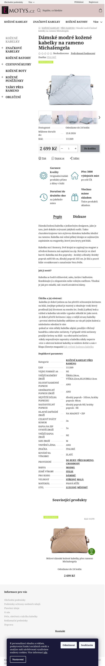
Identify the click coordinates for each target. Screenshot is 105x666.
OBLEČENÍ (13, 97)
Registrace (93, 2)
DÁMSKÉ (71, 475)
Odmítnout (69, 645)
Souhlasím (87, 645)
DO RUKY (71, 460)
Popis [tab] (57, 216)
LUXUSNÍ (71, 487)
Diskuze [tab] (79, 216)
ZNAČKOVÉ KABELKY (14, 49)
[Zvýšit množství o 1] (76, 148)
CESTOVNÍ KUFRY (18, 64)
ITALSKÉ (51, 57)
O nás (7, 612)
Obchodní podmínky (13, 2)
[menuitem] (16, 21)
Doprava (8, 624)
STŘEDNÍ (71, 479)
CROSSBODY (73, 463)
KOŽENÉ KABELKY (13, 39)
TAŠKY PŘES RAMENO (14, 88)
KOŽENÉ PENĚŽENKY (14, 79)
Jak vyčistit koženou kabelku (79, 346)
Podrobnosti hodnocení (83, 53)
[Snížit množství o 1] (62, 148)
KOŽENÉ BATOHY (18, 58)
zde (45, 652)
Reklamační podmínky (16, 620)
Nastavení (18, 659)
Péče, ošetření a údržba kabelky (20, 616)
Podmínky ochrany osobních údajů (22, 604)
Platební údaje (11, 608)
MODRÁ (70, 467)
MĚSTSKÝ (82, 487)
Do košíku (90, 148)
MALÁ (80, 479)
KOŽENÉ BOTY (16, 71)
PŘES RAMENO (85, 460)
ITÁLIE (69, 471)
